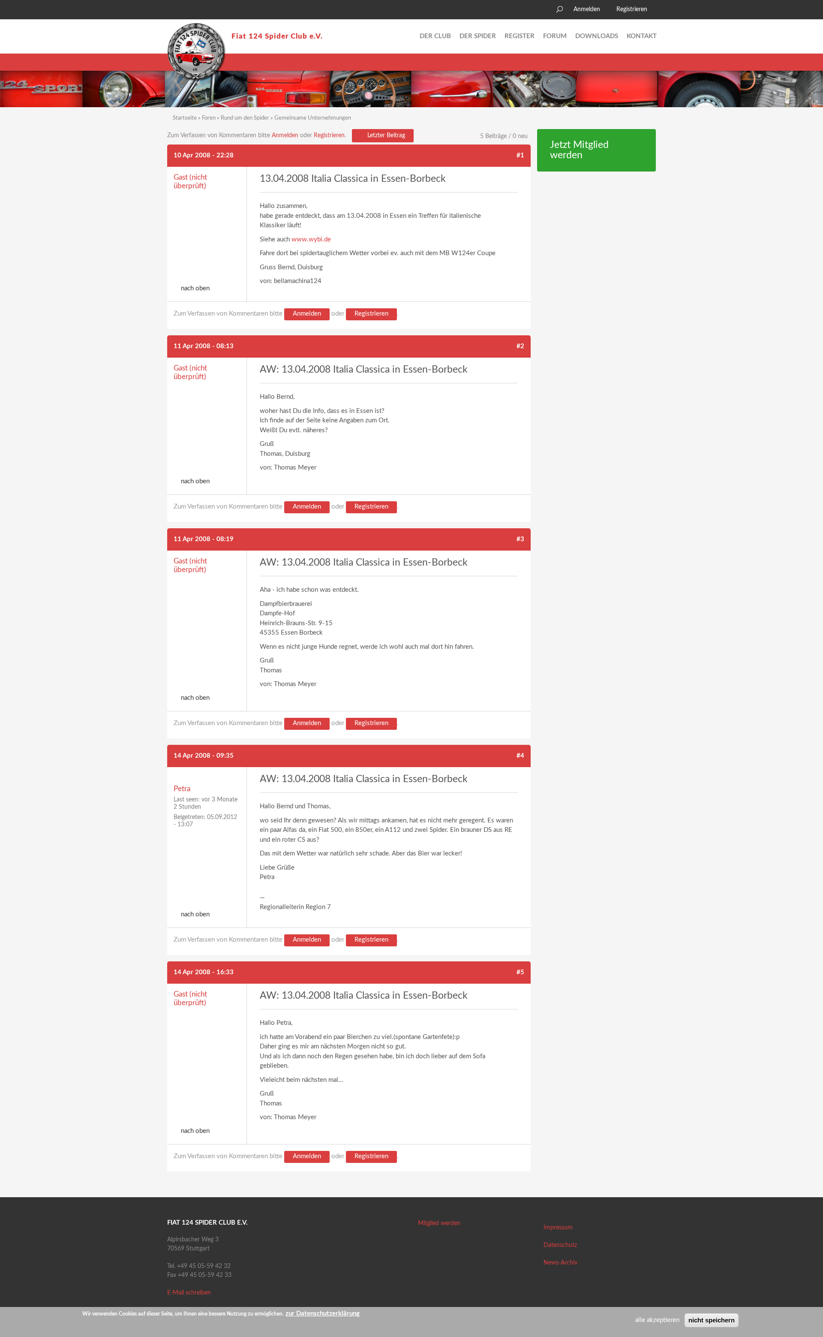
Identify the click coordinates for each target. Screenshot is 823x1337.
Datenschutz (560, 1245)
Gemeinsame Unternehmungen (312, 118)
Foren (209, 118)
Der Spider (478, 36)
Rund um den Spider (245, 118)
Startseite (185, 118)
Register (520, 36)
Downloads (596, 36)
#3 (520, 539)
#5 (520, 972)
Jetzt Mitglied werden (579, 150)
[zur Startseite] (196, 52)
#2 (520, 346)
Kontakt (642, 36)
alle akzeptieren (657, 1320)
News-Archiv (560, 1263)
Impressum (558, 1228)
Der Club (435, 36)
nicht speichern (711, 1320)
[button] (173, 10)
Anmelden (587, 9)
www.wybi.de (311, 239)
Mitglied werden (439, 1223)
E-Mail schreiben (189, 1293)
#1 (520, 155)
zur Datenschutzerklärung (322, 1313)
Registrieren (631, 9)
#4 (520, 756)
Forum (555, 36)
